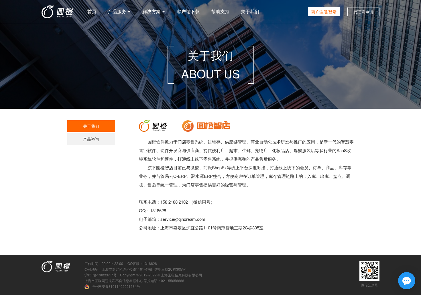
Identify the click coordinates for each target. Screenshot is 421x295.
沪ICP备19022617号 (100, 274)
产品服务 (117, 11)
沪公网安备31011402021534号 (115, 286)
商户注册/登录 (324, 12)
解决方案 (152, 11)
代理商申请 (363, 12)
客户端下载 (188, 11)
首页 (92, 11)
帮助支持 (220, 11)
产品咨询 (91, 139)
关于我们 (250, 11)
